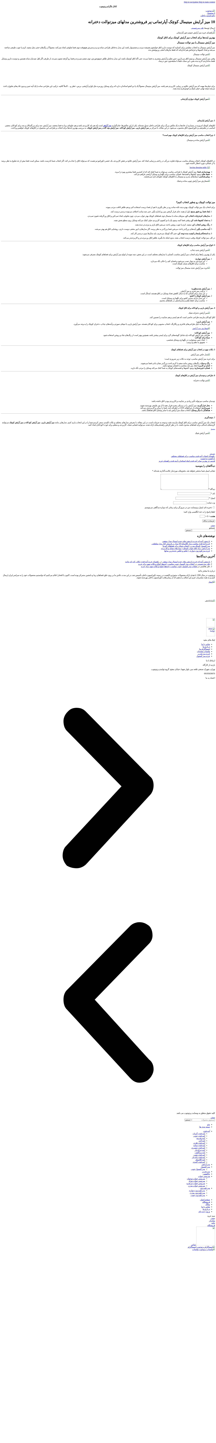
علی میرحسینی (197, 28)
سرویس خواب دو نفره (196, 1183)
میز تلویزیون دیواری (197, 1190)
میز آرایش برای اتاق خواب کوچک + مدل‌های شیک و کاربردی (185, 548)
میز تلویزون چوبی (197, 1195)
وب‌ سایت (211, 503)
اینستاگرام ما (204, 649)
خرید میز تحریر (204, 654)
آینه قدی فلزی (199, 1143)
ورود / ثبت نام (204, 1211)
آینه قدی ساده (199, 1145)
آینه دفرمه (200, 1138)
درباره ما (206, 647)
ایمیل (212, 498)
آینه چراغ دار (200, 1150)
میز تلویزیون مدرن (197, 1193)
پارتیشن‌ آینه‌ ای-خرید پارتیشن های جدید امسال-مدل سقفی (186, 541)
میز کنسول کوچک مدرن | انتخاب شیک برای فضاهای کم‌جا (186, 546)
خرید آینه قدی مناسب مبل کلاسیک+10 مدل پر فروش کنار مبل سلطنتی (181, 544)
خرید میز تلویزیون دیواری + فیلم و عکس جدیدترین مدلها (187, 551)
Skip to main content (207, 2)
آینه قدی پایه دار (198, 1157)
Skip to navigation (191, 2)
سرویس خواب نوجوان (196, 1179)
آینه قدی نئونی (199, 1155)
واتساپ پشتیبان (203, 651)
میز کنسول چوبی (198, 1169)
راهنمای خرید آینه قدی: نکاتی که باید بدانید (142, 562)
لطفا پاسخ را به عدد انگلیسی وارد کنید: (199, 512)
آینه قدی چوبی (199, 1136)
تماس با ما (205, 644)
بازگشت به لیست (207, 459)
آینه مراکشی (200, 1153)
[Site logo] (210, 11)
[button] (108, 788)
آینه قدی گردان (199, 1134)
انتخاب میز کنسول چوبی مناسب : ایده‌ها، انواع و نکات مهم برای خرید (166, 564)
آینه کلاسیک (200, 1160)
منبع (213, 429)
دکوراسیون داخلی (207, 15)
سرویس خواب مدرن (196, 1186)
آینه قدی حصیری (198, 1148)
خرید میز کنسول (203, 656)
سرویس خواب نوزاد (197, 1181)
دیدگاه (211, 489)
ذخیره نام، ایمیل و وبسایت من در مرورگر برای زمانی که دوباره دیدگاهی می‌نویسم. (178, 507)
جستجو (212, 528)
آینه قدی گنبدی (199, 1162)
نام (213, 493)
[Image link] (196, 582)
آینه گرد (202, 1141)
